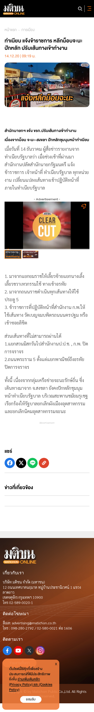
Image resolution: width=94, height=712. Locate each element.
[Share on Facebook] (10, 463)
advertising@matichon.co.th (34, 622)
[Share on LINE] (32, 463)
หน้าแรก (11, 29)
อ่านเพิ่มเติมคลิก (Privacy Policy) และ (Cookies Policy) (30, 684)
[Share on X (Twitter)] (21, 463)
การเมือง (27, 29)
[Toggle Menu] (88, 8)
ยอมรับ (31, 699)
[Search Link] (80, 9)
